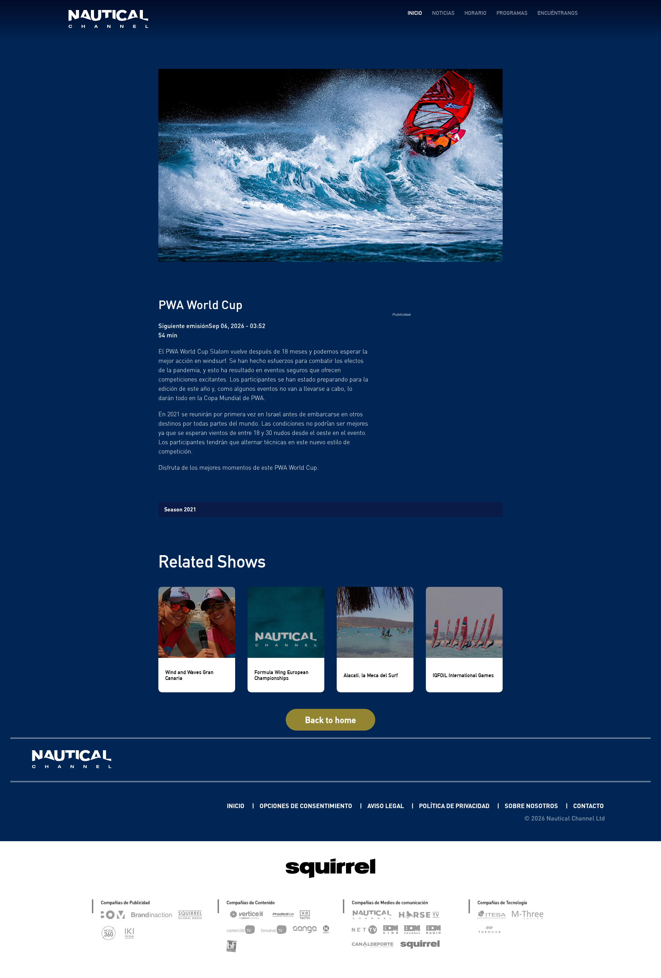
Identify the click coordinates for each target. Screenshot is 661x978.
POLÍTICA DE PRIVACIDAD (455, 805)
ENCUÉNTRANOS (557, 13)
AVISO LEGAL (386, 805)
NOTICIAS (443, 13)
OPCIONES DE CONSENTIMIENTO (307, 805)
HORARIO (475, 13)
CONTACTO (588, 805)
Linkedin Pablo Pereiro (184, 805)
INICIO (415, 13)
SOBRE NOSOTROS (532, 805)
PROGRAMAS (511, 13)
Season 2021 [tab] (180, 509)
